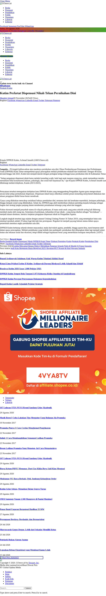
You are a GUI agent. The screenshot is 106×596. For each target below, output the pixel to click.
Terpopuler (9, 398)
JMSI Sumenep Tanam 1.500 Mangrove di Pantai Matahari (26, 499)
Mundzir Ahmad (6, 98)
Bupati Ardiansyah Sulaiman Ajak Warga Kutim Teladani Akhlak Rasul (31, 258)
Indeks (8, 576)
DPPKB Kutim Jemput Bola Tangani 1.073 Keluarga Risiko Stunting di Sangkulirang (37, 274)
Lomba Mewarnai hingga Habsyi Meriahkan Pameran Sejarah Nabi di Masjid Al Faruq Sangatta (52, 246)
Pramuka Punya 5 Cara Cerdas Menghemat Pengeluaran (25, 428)
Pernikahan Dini (91, 241)
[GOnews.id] (6, 33)
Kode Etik (9, 579)
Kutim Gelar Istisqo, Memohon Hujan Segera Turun (23, 489)
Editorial (8, 22)
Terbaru (8, 400)
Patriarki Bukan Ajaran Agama (14, 540)
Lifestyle (8, 19)
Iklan (7, 574)
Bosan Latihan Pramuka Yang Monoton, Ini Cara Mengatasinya (28, 448)
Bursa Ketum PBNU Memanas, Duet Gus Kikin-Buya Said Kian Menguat (32, 469)
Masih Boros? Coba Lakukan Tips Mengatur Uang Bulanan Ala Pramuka (32, 418)
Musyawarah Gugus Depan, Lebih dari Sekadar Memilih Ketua (28, 530)
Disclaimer (9, 583)
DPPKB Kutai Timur (41, 241)
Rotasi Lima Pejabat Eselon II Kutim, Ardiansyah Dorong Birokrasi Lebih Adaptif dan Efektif (41, 264)
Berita (7, 8)
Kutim (68, 241)
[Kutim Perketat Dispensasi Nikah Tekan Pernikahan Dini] (50, 158)
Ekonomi (9, 10)
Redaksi (8, 572)
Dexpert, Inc (34, 563)
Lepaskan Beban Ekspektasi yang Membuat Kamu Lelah (25, 550)
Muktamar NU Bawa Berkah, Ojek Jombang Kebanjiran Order (28, 479)
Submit (28, 588)
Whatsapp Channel (6, 56)
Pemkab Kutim (6, 88)
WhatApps (5, 86)
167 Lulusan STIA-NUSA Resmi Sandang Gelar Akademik (26, 408)
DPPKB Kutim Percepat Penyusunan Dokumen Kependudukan (28, 279)
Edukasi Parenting (58, 241)
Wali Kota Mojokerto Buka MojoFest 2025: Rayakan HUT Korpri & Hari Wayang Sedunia (47, 248)
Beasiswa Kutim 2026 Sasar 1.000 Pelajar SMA (20, 269)
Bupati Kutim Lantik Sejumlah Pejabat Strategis (21, 284)
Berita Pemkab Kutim (9, 241)
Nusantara (9, 17)
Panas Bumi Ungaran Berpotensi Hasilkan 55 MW (22, 509)
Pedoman (9, 581)
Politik (7, 15)
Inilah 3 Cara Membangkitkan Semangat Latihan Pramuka (26, 438)
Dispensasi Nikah (25, 241)
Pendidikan (9, 12)
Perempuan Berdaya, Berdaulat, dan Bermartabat (22, 519)
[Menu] (1, 81)
